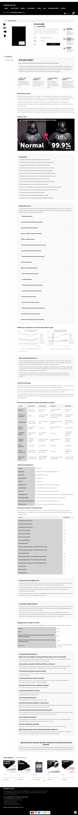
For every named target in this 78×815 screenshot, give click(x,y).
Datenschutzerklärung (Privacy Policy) (13, 800)
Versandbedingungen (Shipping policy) (13, 798)
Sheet (19, 774)
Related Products (21, 758)
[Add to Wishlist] (15, 774)
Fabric (4, 774)
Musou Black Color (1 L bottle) (39, 777)
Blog (44, 8)
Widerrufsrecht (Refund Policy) (11, 803)
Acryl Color (14, 8)
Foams (39, 8)
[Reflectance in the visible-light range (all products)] (31, 338)
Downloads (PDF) (53, 8)
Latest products (8, 758)
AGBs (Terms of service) (9, 801)
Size (35, 38)
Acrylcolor (35, 774)
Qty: (35, 44)
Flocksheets (31, 8)
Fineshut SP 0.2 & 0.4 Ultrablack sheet (55, 777)
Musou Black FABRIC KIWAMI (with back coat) (13, 777)
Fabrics (23, 8)
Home (6, 8)
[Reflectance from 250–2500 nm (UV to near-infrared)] (60, 338)
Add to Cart (53, 44)
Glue (35, 41)
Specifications (9, 60)
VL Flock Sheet (21, 777)
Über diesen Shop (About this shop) (12, 804)
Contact (63, 8)
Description (8, 57)
